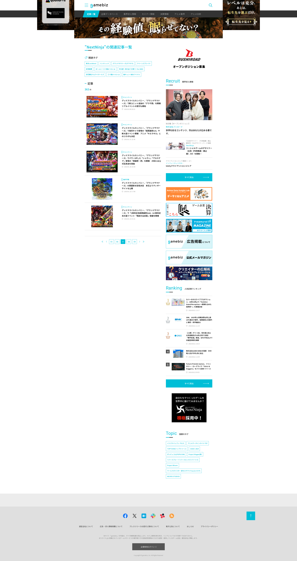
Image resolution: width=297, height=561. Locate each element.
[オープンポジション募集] (189, 58)
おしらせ (190, 526)
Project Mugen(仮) (195, 454)
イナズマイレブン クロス (175, 443)
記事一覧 (91, 13)
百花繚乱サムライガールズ (95, 74)
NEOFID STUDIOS (173, 476)
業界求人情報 (130, 13)
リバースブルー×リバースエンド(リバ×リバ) (182, 460)
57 (123, 241)
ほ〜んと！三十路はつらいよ (105, 69)
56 (117, 241)
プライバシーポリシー (209, 526)
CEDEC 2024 (194, 449)
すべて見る (189, 177)
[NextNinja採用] (189, 407)
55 (111, 241)
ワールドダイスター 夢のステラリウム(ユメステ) (183, 471)
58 (129, 241)
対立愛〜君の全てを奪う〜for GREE (131, 69)
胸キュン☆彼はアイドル (131, 74)
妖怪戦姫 (89, 69)
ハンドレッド (104, 63)
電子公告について (173, 526)
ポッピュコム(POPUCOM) (176, 454)
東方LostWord (91, 63)
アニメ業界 (179, 13)
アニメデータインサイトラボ (197, 443)
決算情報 (164, 13)
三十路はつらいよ (114, 74)
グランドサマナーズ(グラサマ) (123, 63)
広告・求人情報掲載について (111, 526)
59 (135, 241)
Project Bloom (172, 465)
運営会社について (86, 526)
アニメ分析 (196, 13)
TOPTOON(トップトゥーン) (176, 449)
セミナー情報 (148, 13)
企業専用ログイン (148, 547)
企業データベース (109, 13)
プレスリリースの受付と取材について (144, 526)
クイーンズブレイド (143, 63)
